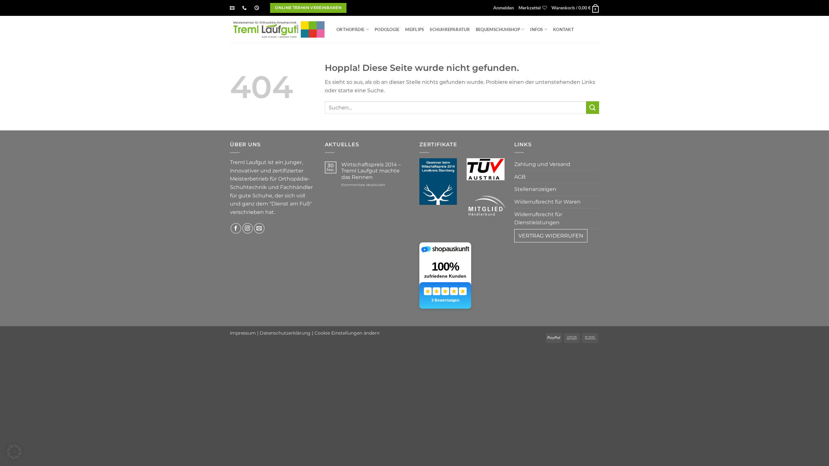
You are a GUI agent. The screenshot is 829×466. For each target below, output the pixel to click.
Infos (536, 29)
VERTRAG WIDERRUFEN (550, 236)
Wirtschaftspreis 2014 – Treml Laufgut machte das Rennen (371, 170)
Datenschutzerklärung (285, 333)
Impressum (243, 333)
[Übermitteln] (592, 107)
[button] (503, 8)
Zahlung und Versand (542, 164)
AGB (520, 177)
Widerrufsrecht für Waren (547, 202)
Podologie (387, 29)
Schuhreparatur (450, 29)
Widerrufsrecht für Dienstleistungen (538, 218)
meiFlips (414, 29)
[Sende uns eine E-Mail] (259, 228)
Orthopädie (350, 29)
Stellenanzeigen (535, 189)
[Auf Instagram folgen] (247, 228)
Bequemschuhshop (498, 29)
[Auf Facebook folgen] (236, 228)
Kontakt (563, 29)
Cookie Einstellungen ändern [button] (347, 333)
